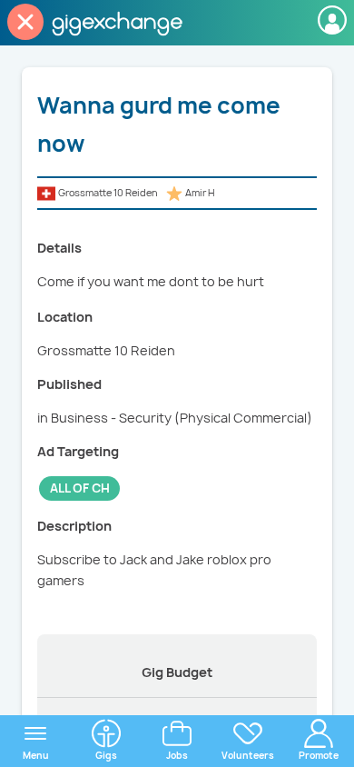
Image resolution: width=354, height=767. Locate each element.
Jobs (177, 755)
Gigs (106, 755)
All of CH (80, 488)
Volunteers (247, 755)
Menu (36, 755)
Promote (319, 755)
